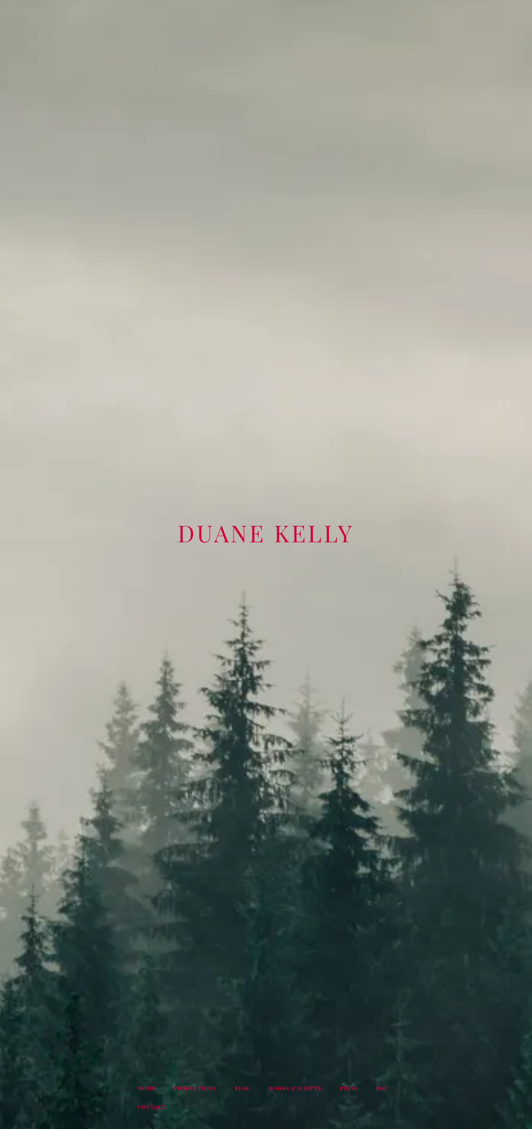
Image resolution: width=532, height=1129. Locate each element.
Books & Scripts (295, 1088)
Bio (381, 1088)
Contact (151, 1106)
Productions (195, 1088)
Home (146, 1088)
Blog (242, 1088)
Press (348, 1088)
